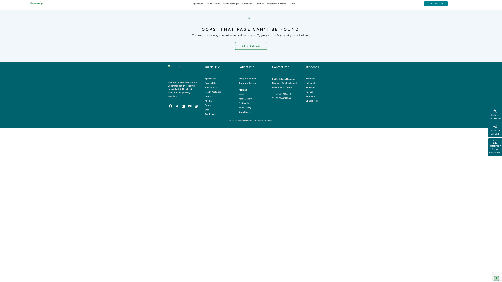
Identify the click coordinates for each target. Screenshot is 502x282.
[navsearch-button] (302, 3)
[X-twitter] (177, 106)
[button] (436, 3)
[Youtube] (189, 106)
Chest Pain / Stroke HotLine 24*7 (495, 149)
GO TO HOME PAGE (251, 46)
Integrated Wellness (276, 3)
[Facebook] (170, 106)
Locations (247, 3)
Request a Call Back (495, 132)
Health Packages (231, 3)
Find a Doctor (213, 3)
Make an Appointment (495, 117)
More (292, 3)
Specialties (198, 3)
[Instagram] (196, 106)
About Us (259, 3)
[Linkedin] (183, 106)
